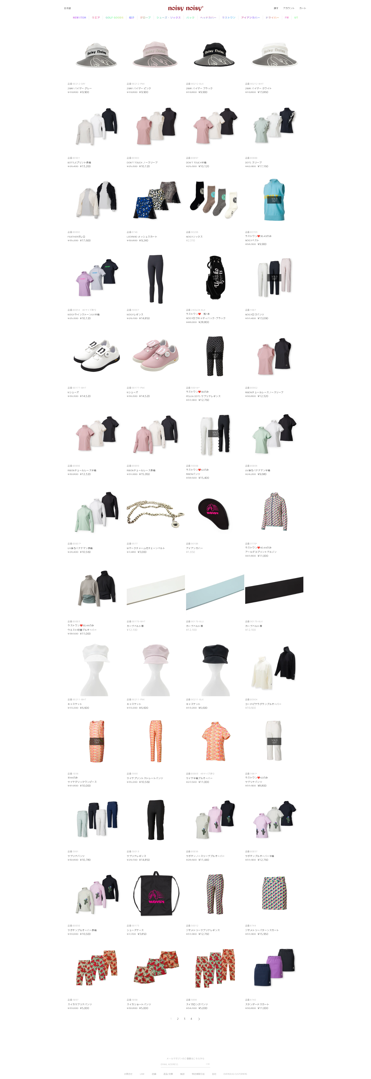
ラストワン (229, 17)
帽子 (131, 17)
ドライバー (272, 17)
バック (190, 17)
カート (302, 8)
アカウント (289, 8)
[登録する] (207, 1064)
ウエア (96, 17)
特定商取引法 (198, 1074)
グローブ (145, 17)
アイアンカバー (250, 17)
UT (296, 17)
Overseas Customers (235, 1074)
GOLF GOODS (114, 17)
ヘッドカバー (208, 17)
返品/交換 (168, 1074)
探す (276, 8)
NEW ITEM (79, 17)
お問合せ (128, 1074)
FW (287, 17)
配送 (182, 1074)
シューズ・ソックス (169, 17)
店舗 (154, 1074)
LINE (142, 1074)
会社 (214, 1074)
